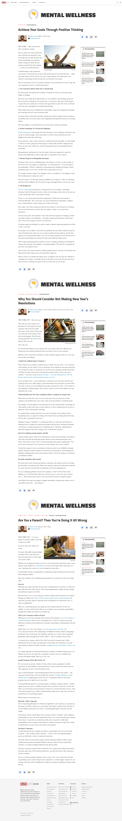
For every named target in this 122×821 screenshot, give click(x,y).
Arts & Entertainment (51, 787)
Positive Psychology (24, 132)
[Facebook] (70, 789)
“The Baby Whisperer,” (61, 675)
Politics (48, 800)
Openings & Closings (63, 798)
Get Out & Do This (63, 795)
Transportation (50, 804)
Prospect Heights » (87, 77)
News (34, 2)
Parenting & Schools (61, 515)
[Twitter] (70, 787)
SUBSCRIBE (75, 802)
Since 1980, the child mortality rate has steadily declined (52, 598)
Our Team (84, 793)
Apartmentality (62, 793)
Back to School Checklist (64, 787)
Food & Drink (50, 793)
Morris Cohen (33, 36)
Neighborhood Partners (87, 787)
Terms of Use (23, 813)
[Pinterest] (70, 791)
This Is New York (62, 802)
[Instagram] (70, 795)
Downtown (22, 25)
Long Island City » (87, 69)
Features (41, 2)
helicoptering (40, 566)
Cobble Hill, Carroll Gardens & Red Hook (33, 515)
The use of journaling (25, 189)
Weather (49, 808)
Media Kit (84, 798)
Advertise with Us (86, 789)
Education (52, 515)
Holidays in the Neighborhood (65, 804)
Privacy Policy (30, 813)
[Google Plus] (70, 793)
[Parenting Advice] (59, 546)
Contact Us (84, 791)
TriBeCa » (84, 52)
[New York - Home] (5, 2)
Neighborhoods (24, 2)
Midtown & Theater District (28, 294)
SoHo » (83, 61)
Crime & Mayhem (51, 789)
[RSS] (70, 798)
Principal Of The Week (64, 800)
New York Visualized (63, 791)
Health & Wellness (31, 25)
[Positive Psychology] (59, 55)
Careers (83, 795)
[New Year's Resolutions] (59, 329)
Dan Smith (33, 339)
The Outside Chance (63, 789)
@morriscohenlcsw (35, 38)
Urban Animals (50, 806)
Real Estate (49, 802)
